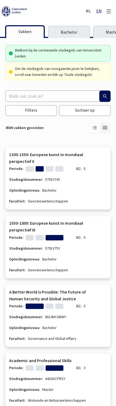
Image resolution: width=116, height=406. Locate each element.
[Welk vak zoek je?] (105, 96)
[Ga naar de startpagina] (41, 11)
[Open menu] (109, 11)
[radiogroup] (100, 128)
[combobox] (58, 96)
